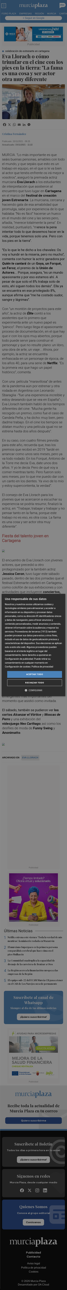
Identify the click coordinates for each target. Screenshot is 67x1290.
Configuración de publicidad (19, 659)
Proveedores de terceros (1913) (31, 631)
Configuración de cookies (18, 666)
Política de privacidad (42, 666)
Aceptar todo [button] (34, 674)
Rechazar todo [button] (34, 682)
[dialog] (33, 645)
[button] (33, 690)
